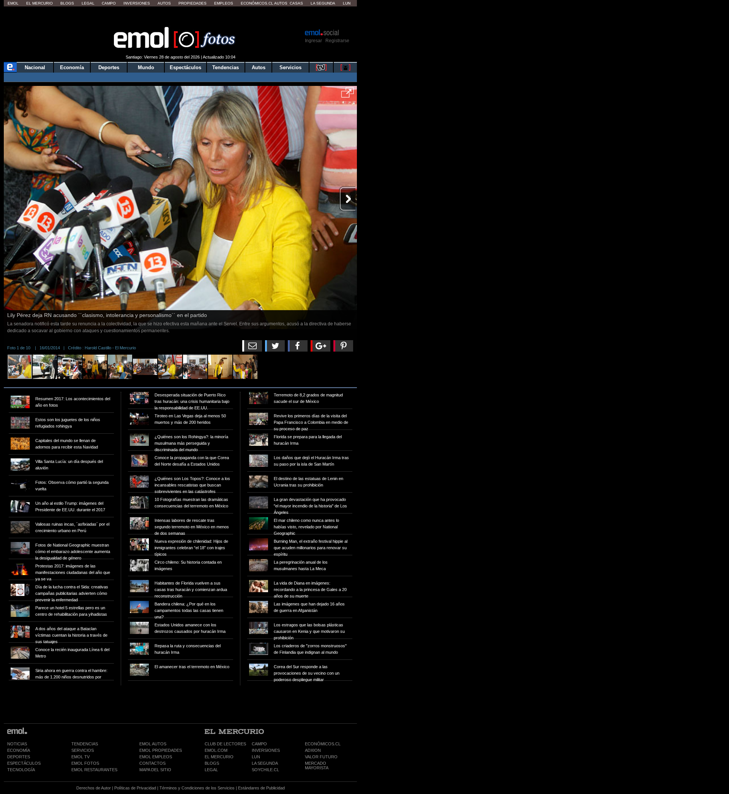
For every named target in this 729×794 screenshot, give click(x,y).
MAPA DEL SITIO (155, 769)
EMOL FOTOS (85, 763)
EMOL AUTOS (152, 744)
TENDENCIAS (84, 744)
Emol (13, 3)
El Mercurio (39, 3)
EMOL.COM (216, 750)
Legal (88, 3)
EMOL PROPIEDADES (160, 750)
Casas (296, 3)
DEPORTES (18, 756)
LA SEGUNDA (265, 763)
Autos (164, 3)
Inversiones (136, 3)
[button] (347, 95)
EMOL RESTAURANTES (94, 769)
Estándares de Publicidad (261, 788)
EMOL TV (80, 756)
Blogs (67, 3)
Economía (72, 67)
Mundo (146, 67)
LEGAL (211, 769)
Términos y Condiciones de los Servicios (197, 788)
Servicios (290, 67)
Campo (109, 3)
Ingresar (313, 40)
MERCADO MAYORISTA (316, 765)
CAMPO (259, 744)
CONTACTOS (152, 763)
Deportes (108, 67)
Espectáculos (185, 67)
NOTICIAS (17, 744)
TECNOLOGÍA (21, 769)
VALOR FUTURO (321, 756)
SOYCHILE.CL (265, 769)
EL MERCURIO (219, 756)
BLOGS (212, 763)
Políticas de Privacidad (135, 788)
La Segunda (323, 3)
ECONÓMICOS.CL (323, 744)
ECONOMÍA (18, 750)
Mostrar (180, 17)
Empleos (223, 3)
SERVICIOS (82, 750)
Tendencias (225, 67)
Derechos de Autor (93, 788)
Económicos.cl (257, 3)
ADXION (313, 750)
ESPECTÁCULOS (24, 763)
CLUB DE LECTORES (225, 744)
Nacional (35, 67)
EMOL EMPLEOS (155, 756)
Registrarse (337, 40)
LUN (256, 756)
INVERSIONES (266, 750)
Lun (346, 3)
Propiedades (192, 3)
